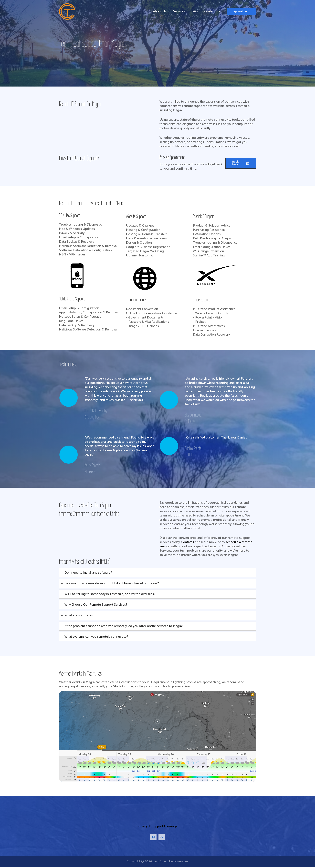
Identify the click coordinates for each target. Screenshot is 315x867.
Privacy (142, 826)
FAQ (194, 11)
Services (179, 11)
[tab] (157, 572)
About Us (160, 11)
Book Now (235, 163)
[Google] (161, 837)
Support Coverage (165, 826)
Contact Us (212, 11)
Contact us (189, 542)
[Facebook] (153, 837)
